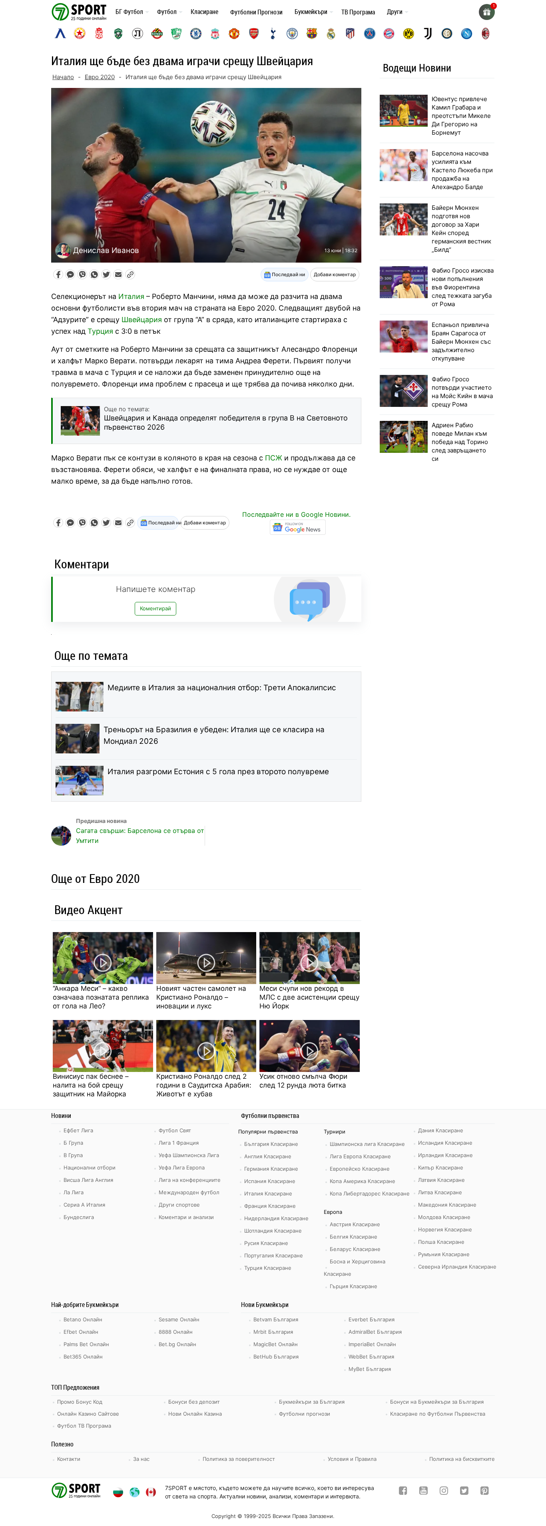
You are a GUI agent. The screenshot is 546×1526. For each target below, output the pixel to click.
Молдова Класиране (444, 1217)
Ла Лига (74, 1192)
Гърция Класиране (353, 1286)
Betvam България (275, 1319)
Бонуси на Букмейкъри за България (437, 1402)
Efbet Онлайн (81, 1332)
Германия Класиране (271, 1168)
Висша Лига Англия (88, 1180)
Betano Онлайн (83, 1319)
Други (395, 11)
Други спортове (179, 1204)
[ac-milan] (486, 34)
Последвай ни (288, 274)
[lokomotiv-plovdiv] (137, 34)
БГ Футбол (129, 11)
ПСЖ (273, 458)
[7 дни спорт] (80, 11)
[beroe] (176, 34)
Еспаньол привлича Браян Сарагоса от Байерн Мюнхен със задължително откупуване (461, 341)
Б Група (73, 1143)
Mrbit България (273, 1332)
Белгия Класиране (353, 1236)
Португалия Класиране (273, 1255)
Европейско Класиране (360, 1168)
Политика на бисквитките (462, 1459)
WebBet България (371, 1356)
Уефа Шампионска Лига (189, 1155)
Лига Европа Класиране (360, 1156)
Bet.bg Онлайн (177, 1344)
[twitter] (464, 1492)
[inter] (447, 34)
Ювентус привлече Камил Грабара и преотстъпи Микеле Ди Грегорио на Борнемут (461, 115)
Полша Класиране (441, 1242)
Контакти (68, 1459)
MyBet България (370, 1369)
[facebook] (403, 1492)
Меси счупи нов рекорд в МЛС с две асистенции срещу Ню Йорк (309, 997)
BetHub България (276, 1356)
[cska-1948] (99, 34)
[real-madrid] (331, 34)
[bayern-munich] (389, 34)
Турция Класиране (267, 1268)
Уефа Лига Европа (182, 1167)
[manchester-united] (234, 34)
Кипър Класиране (440, 1167)
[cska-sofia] (80, 34)
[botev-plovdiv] (157, 34)
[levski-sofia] (60, 34)
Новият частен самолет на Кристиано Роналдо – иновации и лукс (201, 997)
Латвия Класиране (441, 1180)
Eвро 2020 (100, 77)
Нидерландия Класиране (276, 1218)
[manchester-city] (292, 34)
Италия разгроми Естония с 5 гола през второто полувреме (218, 771)
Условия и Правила (352, 1459)
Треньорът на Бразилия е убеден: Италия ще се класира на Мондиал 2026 (214, 735)
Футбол (167, 11)
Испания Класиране (269, 1181)
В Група (73, 1155)
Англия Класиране (267, 1156)
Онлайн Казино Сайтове (88, 1413)
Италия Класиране (268, 1193)
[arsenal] (254, 34)
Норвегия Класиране (445, 1229)
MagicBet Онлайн (275, 1344)
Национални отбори (90, 1167)
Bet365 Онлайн (83, 1356)
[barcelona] (312, 34)
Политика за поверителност (239, 1459)
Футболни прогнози (304, 1413)
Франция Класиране (270, 1206)
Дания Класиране (440, 1130)
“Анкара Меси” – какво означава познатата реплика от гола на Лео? (101, 997)
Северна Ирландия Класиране (457, 1266)
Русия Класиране (266, 1243)
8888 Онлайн (176, 1332)
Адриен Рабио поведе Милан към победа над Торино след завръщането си (460, 441)
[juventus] (428, 34)
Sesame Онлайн (179, 1319)
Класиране (204, 11)
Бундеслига (79, 1217)
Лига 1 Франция (179, 1143)
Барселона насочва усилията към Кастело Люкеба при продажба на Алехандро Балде (462, 170)
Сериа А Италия (84, 1204)
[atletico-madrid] (350, 34)
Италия (131, 296)
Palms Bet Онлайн (86, 1344)
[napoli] (466, 34)
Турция (100, 331)
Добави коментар (335, 274)
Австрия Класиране (355, 1224)
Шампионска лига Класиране (367, 1144)
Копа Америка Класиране (362, 1181)
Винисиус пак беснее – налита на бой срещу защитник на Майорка (91, 1085)
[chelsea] (196, 34)
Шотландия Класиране (273, 1230)
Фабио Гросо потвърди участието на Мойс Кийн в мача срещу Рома (462, 391)
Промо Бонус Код (79, 1402)
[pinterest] (484, 1492)
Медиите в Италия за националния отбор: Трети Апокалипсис (222, 687)
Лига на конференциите (190, 1180)
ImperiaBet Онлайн (372, 1344)
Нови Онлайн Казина (195, 1413)
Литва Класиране (440, 1192)
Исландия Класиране (445, 1143)
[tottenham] (273, 34)
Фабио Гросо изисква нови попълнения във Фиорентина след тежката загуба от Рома (463, 287)
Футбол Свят (175, 1130)
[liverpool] (215, 34)
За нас (141, 1459)
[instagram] (443, 1492)
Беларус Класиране (355, 1249)
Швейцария (142, 319)
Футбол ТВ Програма (84, 1425)
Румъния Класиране (444, 1254)
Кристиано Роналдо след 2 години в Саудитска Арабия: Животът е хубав (203, 1085)
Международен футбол (189, 1192)
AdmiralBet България (375, 1332)
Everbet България (372, 1319)
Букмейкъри (311, 11)
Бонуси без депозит (194, 1402)
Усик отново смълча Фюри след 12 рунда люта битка (303, 1080)
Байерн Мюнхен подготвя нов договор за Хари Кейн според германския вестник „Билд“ (461, 228)
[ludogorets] (118, 34)
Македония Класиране (447, 1204)
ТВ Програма (358, 12)
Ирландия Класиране (445, 1155)
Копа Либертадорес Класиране (370, 1193)
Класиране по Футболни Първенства (437, 1413)
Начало (63, 77)
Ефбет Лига (78, 1130)
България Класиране (271, 1144)
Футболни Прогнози (256, 12)
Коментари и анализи (186, 1217)
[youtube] (423, 1492)
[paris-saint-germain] (370, 34)
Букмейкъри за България (312, 1402)
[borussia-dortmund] (408, 34)
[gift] (487, 12)
